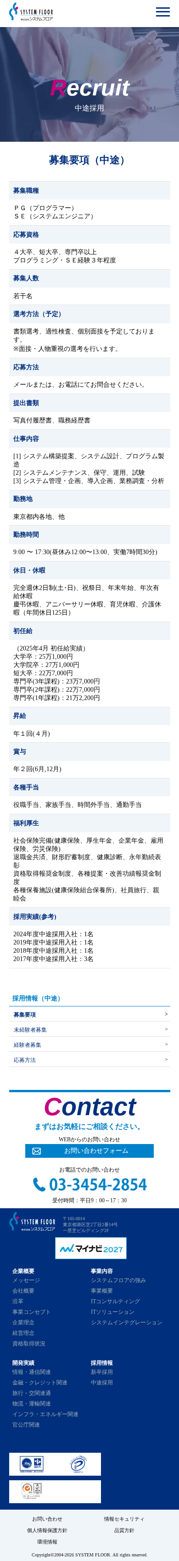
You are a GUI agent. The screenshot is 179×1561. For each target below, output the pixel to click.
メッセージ (26, 1280)
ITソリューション (112, 1312)
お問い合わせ (47, 1519)
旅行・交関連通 (31, 1393)
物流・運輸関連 (31, 1403)
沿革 (17, 1301)
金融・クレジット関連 (39, 1382)
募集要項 (25, 1014)
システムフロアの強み (118, 1280)
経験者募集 (27, 1045)
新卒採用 (102, 1372)
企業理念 (23, 1322)
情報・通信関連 (31, 1372)
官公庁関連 (26, 1425)
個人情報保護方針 (47, 1530)
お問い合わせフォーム (96, 1150)
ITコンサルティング (115, 1301)
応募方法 (25, 1060)
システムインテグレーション (126, 1322)
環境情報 (47, 1541)
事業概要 (102, 1291)
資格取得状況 (28, 1343)
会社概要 (23, 1291)
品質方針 (124, 1530)
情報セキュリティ (124, 1519)
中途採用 (102, 1382)
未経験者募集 (30, 1030)
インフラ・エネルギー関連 (45, 1414)
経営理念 (23, 1333)
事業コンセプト (31, 1312)
